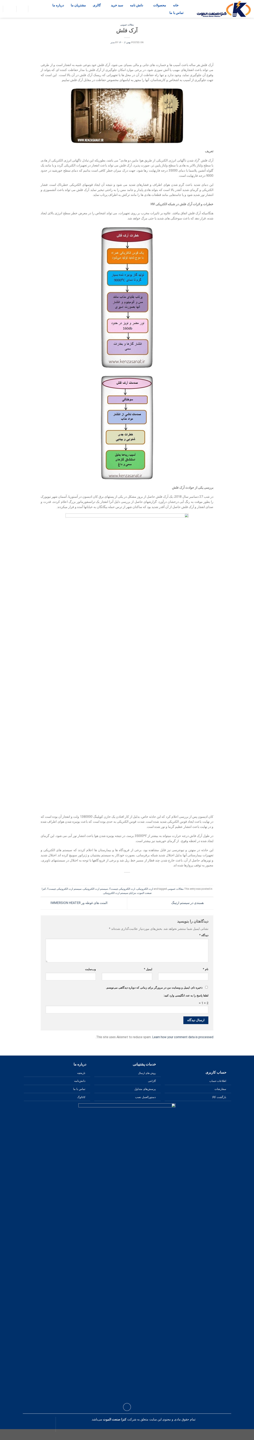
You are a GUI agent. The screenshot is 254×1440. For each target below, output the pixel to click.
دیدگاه (203, 935)
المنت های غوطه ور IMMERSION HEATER (78, 903)
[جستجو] (6, 9)
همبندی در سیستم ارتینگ (187, 903)
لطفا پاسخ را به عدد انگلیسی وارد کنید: (186, 995)
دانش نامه (136, 5)
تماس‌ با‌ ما (176, 13)
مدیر (113, 42)
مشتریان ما (78, 5)
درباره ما (58, 5)
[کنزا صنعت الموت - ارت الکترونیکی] (223, 9)
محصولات (159, 5)
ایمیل (148, 969)
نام (205, 969)
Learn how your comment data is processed (182, 1037)
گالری (97, 5)
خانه (176, 5)
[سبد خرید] (32, 9)
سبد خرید (117, 5)
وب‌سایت (90, 969)
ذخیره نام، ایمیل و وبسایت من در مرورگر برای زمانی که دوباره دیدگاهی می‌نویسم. (154, 987)
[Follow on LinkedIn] (127, 1407)
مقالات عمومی (127, 25)
